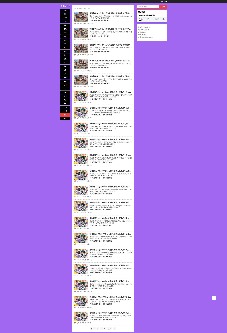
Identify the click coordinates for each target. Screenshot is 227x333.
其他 (65, 36)
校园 (65, 70)
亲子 (65, 77)
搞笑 (65, 115)
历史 (65, 47)
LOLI (65, 107)
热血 (65, 32)
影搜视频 (147, 29)
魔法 (65, 44)
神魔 (65, 51)
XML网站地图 (142, 32)
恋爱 (65, 88)
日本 (101, 20)
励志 (65, 55)
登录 (162, 1)
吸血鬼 (65, 18)
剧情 (65, 14)
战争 (65, 96)
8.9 (99, 20)
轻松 (65, 66)
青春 (65, 100)
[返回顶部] (214, 298)
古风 (65, 29)
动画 (65, 21)
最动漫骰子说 (96, 99)
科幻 (65, 74)
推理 (65, 103)
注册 (165, 1)
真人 (65, 62)
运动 (65, 85)
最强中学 (94, 20)
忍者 (65, 40)
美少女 (65, 111)
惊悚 (65, 59)
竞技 (65, 92)
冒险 (65, 118)
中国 (104, 99)
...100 (109, 329)
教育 (65, 25)
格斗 (65, 81)
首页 (65, 10)
